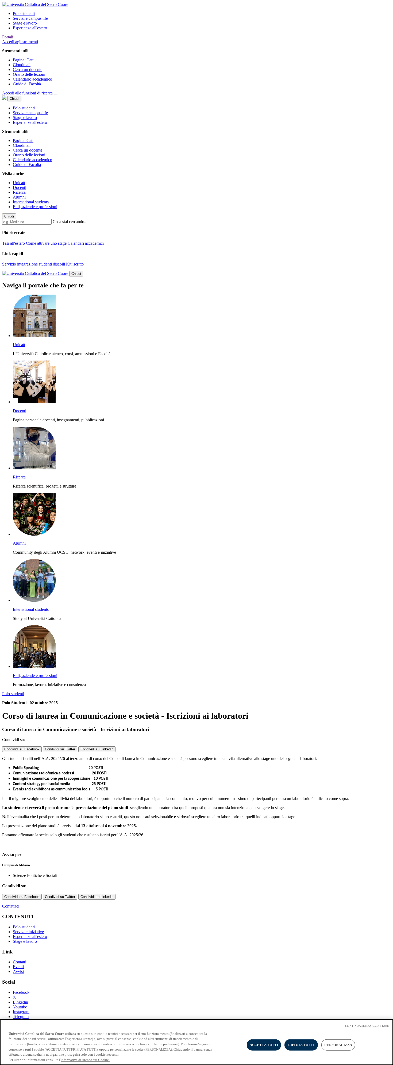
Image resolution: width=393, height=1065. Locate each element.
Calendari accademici (86, 243)
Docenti (19, 187)
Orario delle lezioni (29, 74)
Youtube (20, 1007)
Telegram (21, 1016)
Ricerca (19, 192)
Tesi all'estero (13, 243)
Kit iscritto (75, 264)
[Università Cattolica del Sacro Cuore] (35, 4)
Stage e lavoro (25, 23)
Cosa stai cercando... (70, 221)
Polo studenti (24, 13)
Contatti (19, 962)
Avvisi (18, 971)
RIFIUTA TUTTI (301, 1045)
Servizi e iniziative (28, 931)
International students (31, 202)
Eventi (18, 966)
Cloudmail (21, 64)
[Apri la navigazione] (56, 94)
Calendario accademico (32, 79)
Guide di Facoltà (27, 84)
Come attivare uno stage (46, 243)
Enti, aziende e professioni (35, 206)
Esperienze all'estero (30, 28)
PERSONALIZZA (338, 1045)
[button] (20, 41)
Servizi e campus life (30, 18)
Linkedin (20, 1002)
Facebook (21, 992)
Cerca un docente (27, 69)
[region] (196, 1042)
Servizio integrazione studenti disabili (33, 264)
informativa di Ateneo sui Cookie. (85, 1060)
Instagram (21, 1011)
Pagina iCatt (23, 60)
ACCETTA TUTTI (264, 1045)
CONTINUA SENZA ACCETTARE (367, 1025)
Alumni (19, 197)
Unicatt (19, 182)
